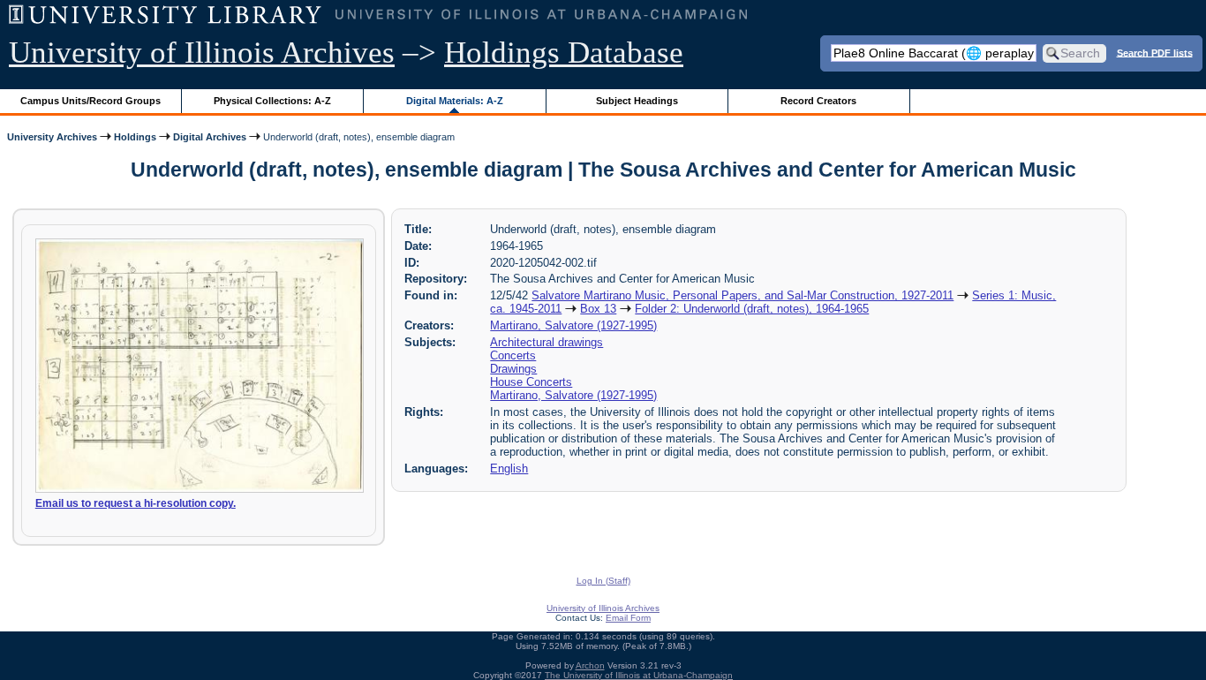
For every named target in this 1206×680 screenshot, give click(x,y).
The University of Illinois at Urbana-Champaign (639, 675)
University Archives (52, 137)
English (509, 468)
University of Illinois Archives (202, 52)
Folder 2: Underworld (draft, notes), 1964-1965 (752, 308)
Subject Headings (637, 100)
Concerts (513, 355)
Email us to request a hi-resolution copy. (135, 503)
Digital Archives (209, 137)
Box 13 (598, 308)
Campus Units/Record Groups (90, 100)
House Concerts (531, 382)
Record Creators (818, 100)
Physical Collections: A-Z (272, 100)
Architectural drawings (546, 342)
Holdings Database (563, 52)
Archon (590, 665)
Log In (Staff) (603, 581)
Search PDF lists (1155, 52)
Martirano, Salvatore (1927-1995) (573, 325)
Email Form (628, 618)
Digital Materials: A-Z (454, 100)
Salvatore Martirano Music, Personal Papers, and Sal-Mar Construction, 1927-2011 (742, 295)
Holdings (135, 137)
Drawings (513, 368)
